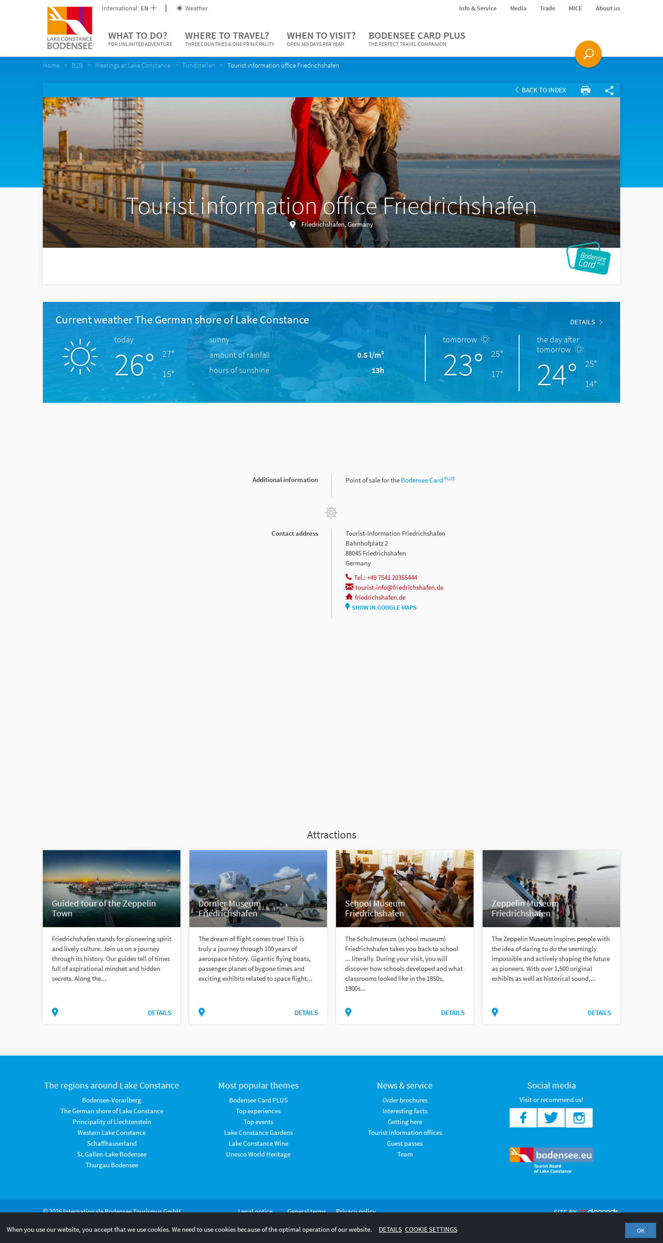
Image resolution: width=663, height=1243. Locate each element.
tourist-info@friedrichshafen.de (399, 587)
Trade (547, 8)
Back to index (543, 90)
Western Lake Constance (112, 1132)
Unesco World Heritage (258, 1154)
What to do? (140, 38)
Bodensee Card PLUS (416, 38)
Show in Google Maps (384, 607)
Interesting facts (405, 1110)
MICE (575, 8)
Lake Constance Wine (258, 1143)
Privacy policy (356, 1211)
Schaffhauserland (112, 1143)
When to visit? (321, 38)
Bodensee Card (428, 480)
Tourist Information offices (405, 1132)
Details (582, 321)
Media (518, 8)
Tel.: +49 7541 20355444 (385, 577)
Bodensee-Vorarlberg (111, 1100)
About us (608, 8)
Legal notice (255, 1211)
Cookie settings (431, 1229)
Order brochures (405, 1100)
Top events (258, 1121)
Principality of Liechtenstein (112, 1121)
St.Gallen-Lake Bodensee (112, 1154)
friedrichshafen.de (380, 597)
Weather (196, 8)
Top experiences (258, 1110)
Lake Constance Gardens (258, 1132)
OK (641, 1230)
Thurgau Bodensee (112, 1165)
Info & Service (478, 8)
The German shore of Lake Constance (111, 1110)
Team (405, 1154)
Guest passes (405, 1143)
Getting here (405, 1121)
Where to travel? (229, 38)
